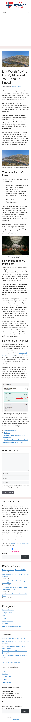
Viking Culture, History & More (11, 626)
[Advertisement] (15, 30)
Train (5, 433)
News (4, 618)
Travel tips (5, 623)
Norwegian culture (7, 621)
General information (10, 430)
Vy (9, 433)
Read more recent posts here (11, 662)
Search (25, 556)
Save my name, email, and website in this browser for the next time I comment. (16, 487)
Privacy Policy (6, 676)
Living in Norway (7, 612)
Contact (4, 679)
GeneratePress (15, 719)
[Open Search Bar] (29, 12)
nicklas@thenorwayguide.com (19, 543)
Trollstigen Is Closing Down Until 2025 (14, 570)
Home (4, 671)
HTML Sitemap (6, 682)
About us (5, 674)
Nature (4, 615)
